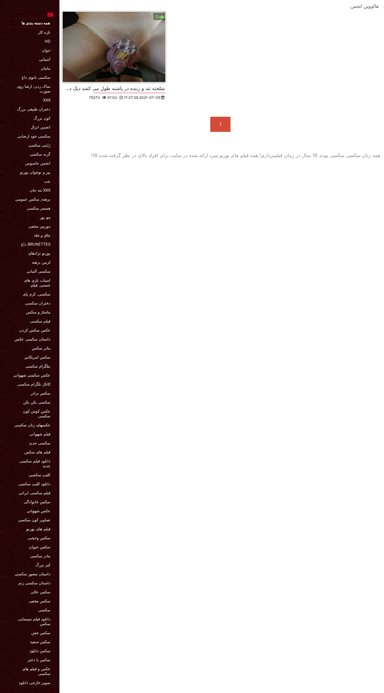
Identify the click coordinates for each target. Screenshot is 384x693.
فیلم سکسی (40, 321)
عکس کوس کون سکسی (36, 413)
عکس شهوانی (38, 510)
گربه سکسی (40, 154)
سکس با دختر (39, 659)
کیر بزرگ (42, 564)
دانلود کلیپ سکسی (34, 483)
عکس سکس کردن (34, 330)
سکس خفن (40, 632)
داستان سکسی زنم (34, 582)
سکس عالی (40, 591)
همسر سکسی (38, 208)
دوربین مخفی (39, 226)
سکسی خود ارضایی (33, 136)
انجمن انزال (40, 127)
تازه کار (44, 32)
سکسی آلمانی (38, 271)
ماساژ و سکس (38, 312)
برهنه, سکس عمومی (32, 199)
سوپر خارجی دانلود (34, 682)
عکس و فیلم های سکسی (36, 671)
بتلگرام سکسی (38, 366)
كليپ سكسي (39, 474)
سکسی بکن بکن (36, 402)
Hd (47, 41)
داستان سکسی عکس (32, 339)
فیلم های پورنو (38, 528)
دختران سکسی (37, 303)
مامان (45, 68)
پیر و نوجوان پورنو (35, 172)
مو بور (45, 217)
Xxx (46, 100)
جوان (46, 50)
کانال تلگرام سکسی (33, 384)
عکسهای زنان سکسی (32, 424)
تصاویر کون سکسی (34, 519)
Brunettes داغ (35, 244)
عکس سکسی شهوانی (31, 375)
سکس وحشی (39, 537)
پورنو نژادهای (39, 253)
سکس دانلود (39, 650)
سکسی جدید (39, 442)
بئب (47, 181)
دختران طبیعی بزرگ (33, 109)
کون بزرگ (42, 118)
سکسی (44, 609)
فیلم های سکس (37, 451)
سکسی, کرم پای (36, 294)
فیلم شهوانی (39, 433)
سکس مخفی (39, 600)
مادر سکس (41, 348)
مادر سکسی (40, 555)
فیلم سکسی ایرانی (34, 492)
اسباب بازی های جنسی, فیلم (37, 282)
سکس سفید (40, 641)
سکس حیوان (39, 546)
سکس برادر (40, 393)
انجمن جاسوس (37, 163)
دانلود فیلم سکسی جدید (35, 463)
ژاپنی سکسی (39, 145)
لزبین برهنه (41, 262)
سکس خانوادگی (37, 501)
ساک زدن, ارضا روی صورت (33, 88)
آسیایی (44, 59)
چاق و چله (42, 235)
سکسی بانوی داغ (36, 77)
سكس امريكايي (37, 357)
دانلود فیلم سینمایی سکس (34, 621)
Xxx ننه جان (40, 190)
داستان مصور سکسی (32, 573)
